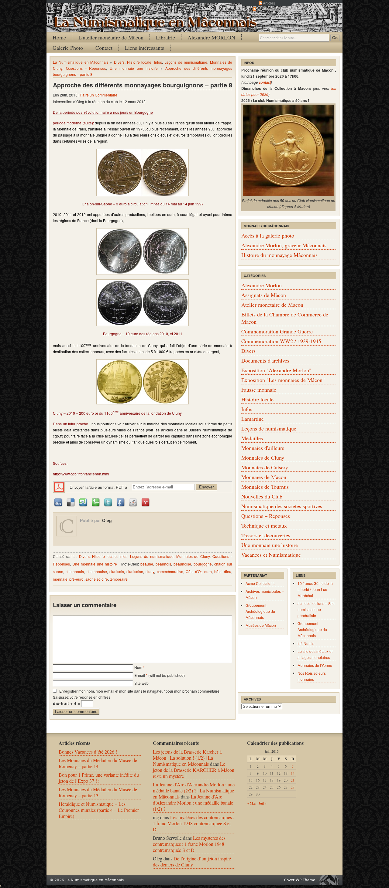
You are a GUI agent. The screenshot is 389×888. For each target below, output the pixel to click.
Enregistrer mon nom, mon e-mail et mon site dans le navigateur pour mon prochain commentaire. (139, 691)
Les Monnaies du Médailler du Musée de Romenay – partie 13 (98, 792)
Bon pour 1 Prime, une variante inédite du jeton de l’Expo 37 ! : (99, 778)
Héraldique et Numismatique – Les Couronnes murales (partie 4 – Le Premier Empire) (99, 810)
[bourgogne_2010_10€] (142, 251)
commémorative (170, 571)
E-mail (139, 675)
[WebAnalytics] (0, 884)
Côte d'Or (193, 571)
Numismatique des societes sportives (281, 506)
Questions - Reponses (86, 68)
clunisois (116, 571)
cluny (150, 571)
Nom (138, 667)
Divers (119, 62)
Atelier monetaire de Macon (272, 304)
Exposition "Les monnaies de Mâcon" (283, 379)
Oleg (107, 520)
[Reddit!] (133, 502)
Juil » (263, 803)
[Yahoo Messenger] (146, 502)
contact (265, 82)
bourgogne (203, 563)
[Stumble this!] (83, 502)
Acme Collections (260, 583)
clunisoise (134, 571)
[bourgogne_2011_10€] (142, 302)
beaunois (163, 563)
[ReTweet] (108, 502)
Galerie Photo (68, 48)
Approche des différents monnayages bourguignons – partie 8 (142, 84)
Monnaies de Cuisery (264, 467)
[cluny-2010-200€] (142, 381)
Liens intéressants (144, 48)
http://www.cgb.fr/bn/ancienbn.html (81, 473)
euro (208, 571)
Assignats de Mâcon (263, 295)
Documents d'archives (265, 360)
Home (59, 37)
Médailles (252, 438)
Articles (269, 2)
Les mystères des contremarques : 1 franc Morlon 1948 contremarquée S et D (193, 823)
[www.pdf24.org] (59, 486)
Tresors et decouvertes (265, 535)
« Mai (251, 803)
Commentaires (269, 9)
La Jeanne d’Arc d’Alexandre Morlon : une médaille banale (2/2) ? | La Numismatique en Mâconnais (194, 790)
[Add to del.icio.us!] (71, 502)
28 (292, 787)
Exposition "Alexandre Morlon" (276, 370)
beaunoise (182, 563)
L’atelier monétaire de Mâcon (110, 37)
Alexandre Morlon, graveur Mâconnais (283, 245)
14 (292, 773)
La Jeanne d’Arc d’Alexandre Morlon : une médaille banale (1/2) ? (193, 802)
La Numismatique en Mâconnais (80, 62)
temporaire (119, 579)
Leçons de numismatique (186, 62)
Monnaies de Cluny (193, 556)
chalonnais (75, 571)
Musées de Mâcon (261, 625)
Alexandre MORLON (211, 37)
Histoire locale (139, 62)
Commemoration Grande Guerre (277, 331)
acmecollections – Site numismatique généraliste (316, 609)
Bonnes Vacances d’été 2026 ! (88, 751)
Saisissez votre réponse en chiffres (81, 697)
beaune (146, 563)
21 (292, 780)
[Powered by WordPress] (331, 880)
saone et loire (96, 579)
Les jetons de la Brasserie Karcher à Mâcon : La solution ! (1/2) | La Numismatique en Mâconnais (187, 757)
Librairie (165, 37)
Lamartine (252, 418)
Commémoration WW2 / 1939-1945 (281, 341)
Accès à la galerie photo (267, 235)
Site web (141, 683)
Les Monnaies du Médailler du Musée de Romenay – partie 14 (98, 763)
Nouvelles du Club (261, 496)
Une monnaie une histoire (134, 68)
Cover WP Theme (299, 880)
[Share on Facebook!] (121, 502)
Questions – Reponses (265, 515)
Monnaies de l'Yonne (315, 665)
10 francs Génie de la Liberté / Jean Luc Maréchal (315, 589)
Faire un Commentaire (98, 94)
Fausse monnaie (258, 389)
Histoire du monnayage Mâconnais (279, 254)
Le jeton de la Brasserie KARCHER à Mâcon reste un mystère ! (193, 770)
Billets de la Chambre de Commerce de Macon (284, 318)
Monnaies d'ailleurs (262, 447)
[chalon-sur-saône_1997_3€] (142, 172)
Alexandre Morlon (261, 285)
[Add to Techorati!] (96, 502)
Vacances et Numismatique (271, 554)
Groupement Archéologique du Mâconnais (260, 611)
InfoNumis (306, 643)
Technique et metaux (264, 525)
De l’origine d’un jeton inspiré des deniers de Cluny (192, 861)
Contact (103, 48)
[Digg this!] (58, 502)
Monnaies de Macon (263, 477)
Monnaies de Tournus (265, 486)
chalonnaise (97, 571)
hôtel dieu (222, 571)
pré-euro (76, 579)
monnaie (60, 579)
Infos (158, 62)
